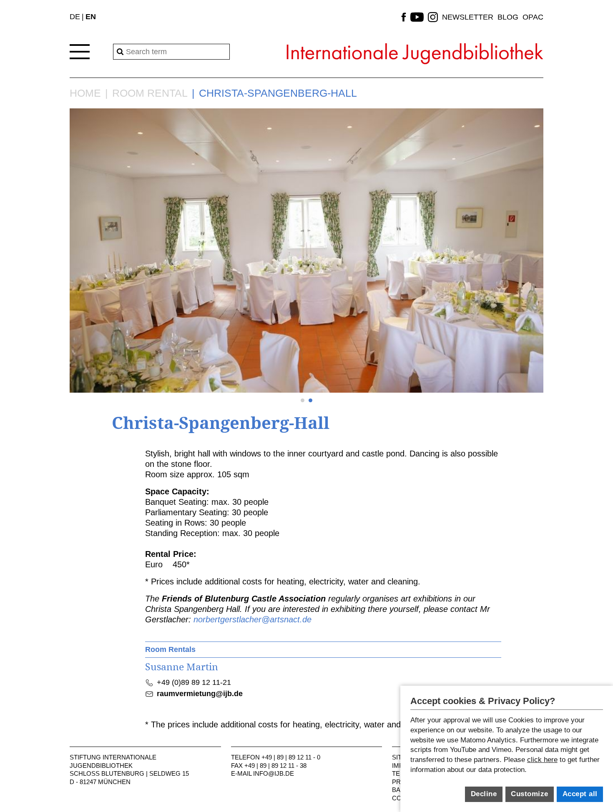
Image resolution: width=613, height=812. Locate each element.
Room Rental (150, 93)
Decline (484, 794)
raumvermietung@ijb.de (200, 693)
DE (75, 17)
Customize (529, 794)
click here (542, 760)
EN (90, 17)
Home (85, 93)
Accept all (580, 794)
